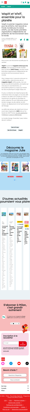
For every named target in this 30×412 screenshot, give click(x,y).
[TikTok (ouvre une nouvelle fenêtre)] (27, 364)
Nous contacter (15, 380)
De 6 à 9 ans (15, 127)
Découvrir (19, 176)
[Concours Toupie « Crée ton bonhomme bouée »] (4, 214)
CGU (10, 400)
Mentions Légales (19, 400)
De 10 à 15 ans (12, 130)
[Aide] (21, 2)
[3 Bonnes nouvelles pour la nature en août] (11, 214)
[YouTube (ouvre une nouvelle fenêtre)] (19, 364)
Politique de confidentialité (14, 405)
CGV (5, 400)
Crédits (23, 407)
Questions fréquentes (15, 375)
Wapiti (20, 130)
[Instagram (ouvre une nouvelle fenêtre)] (2, 364)
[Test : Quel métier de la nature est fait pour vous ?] (26, 214)
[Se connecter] (25, 2)
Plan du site (6, 409)
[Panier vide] (28, 2)
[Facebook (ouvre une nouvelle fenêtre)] (11, 364)
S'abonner (10, 176)
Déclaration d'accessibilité (20, 409)
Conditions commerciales (11, 407)
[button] (2, 163)
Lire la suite (6, 351)
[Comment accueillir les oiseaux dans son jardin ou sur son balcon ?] (19, 214)
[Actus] (23, 2)
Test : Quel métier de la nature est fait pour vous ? (26, 238)
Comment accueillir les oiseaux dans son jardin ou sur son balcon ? (20, 234)
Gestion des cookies (14, 403)
